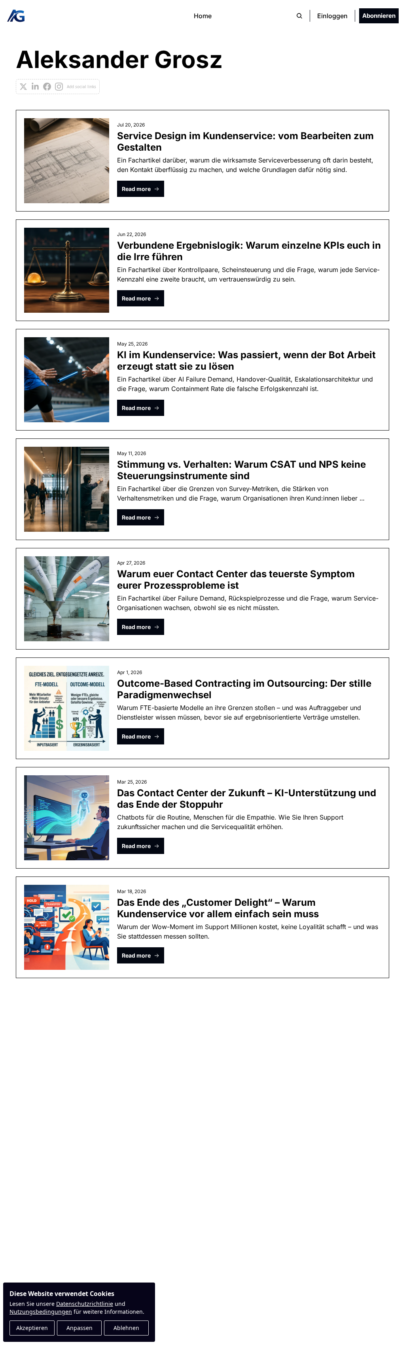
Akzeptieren (32, 1328)
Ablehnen (126, 1328)
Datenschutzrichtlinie (84, 1303)
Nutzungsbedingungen (40, 1311)
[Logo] (15, 15)
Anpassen (79, 1328)
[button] (140, 189)
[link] (202, 70)
